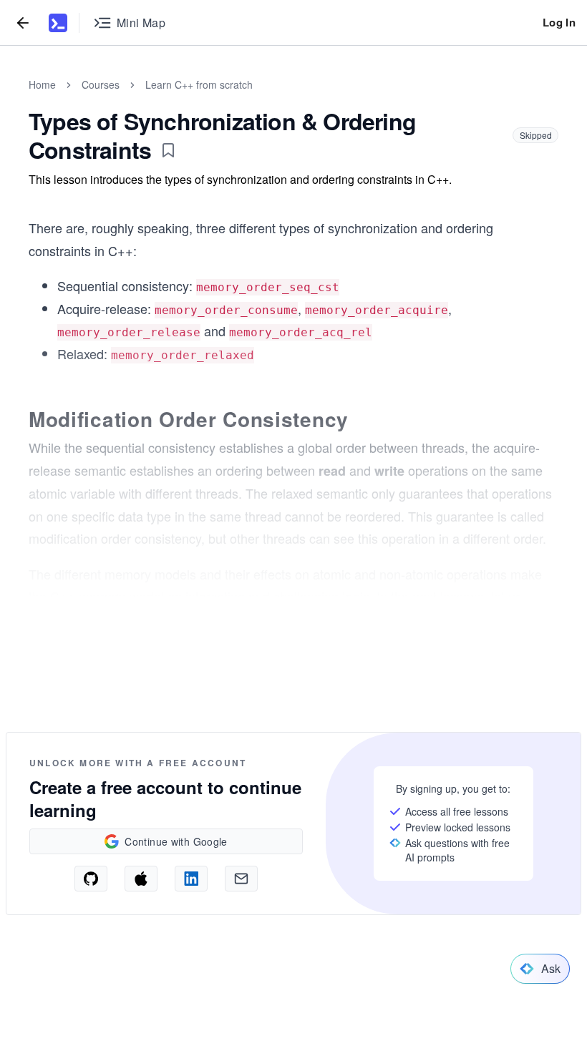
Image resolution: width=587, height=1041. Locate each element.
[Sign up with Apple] (141, 878)
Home (42, 84)
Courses (101, 84)
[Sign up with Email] (241, 878)
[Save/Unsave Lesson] (168, 150)
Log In (559, 22)
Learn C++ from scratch (199, 84)
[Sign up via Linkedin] (191, 878)
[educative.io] (58, 23)
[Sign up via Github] (90, 878)
